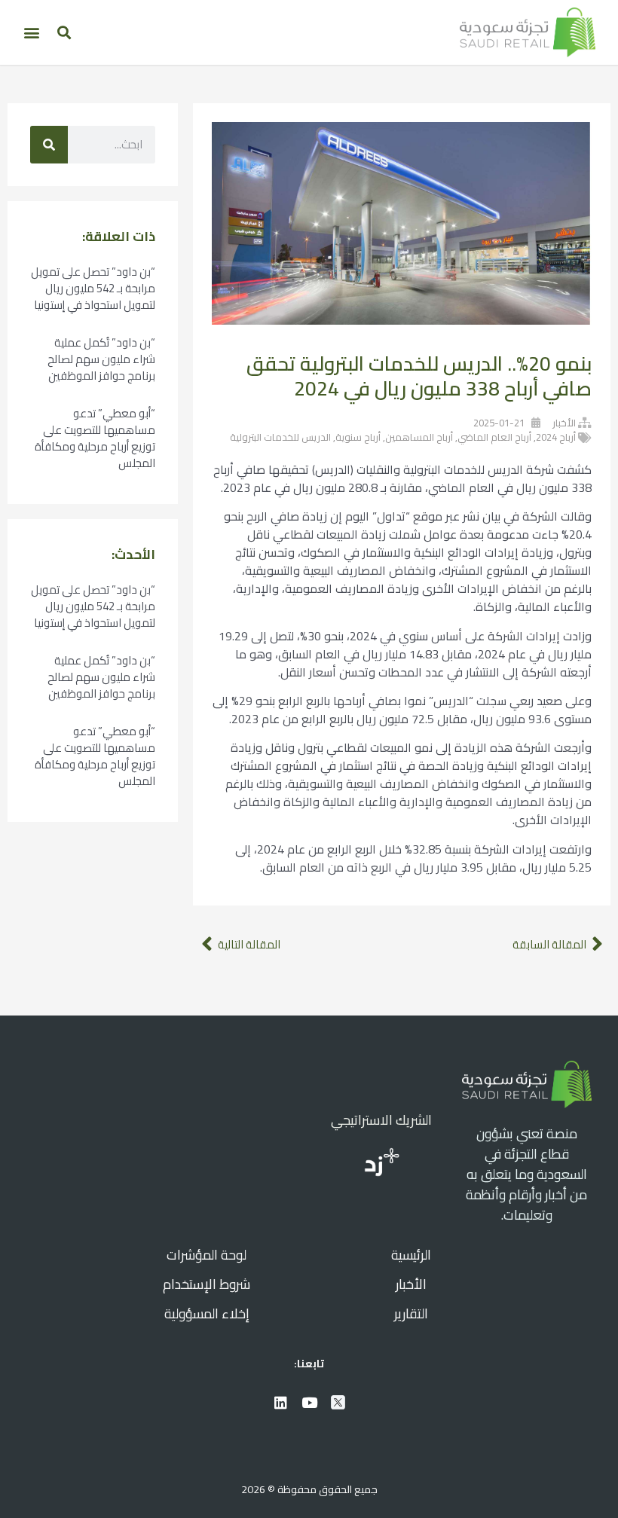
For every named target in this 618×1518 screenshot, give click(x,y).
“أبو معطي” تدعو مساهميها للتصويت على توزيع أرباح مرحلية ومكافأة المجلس (95, 438)
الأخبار (564, 423)
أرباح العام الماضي (494, 437)
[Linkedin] (280, 1402)
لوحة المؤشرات (206, 1254)
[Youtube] (309, 1402)
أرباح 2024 (556, 437)
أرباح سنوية (358, 437)
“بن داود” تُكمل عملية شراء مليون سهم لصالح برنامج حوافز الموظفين (101, 358)
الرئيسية (411, 1254)
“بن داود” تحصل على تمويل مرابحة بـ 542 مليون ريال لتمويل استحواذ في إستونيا (93, 288)
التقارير (411, 1313)
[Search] (49, 144)
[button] (63, 32)
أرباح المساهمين (419, 437)
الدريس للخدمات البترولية (280, 437)
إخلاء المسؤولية (206, 1313)
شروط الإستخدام (206, 1284)
